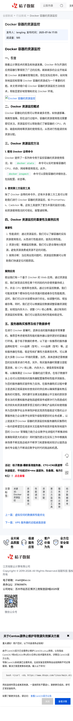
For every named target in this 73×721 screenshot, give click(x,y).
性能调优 (36, 493)
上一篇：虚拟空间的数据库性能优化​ (25, 514)
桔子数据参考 (67, 496)
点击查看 (20, 475)
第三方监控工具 (51, 497)
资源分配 (44, 493)
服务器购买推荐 (59, 497)
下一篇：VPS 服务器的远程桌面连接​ (25, 522)
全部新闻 (8, 15)
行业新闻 (21, 15)
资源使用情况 (28, 496)
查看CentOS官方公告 (41, 696)
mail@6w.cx (22, 580)
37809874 (21, 584)
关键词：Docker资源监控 (17, 494)
